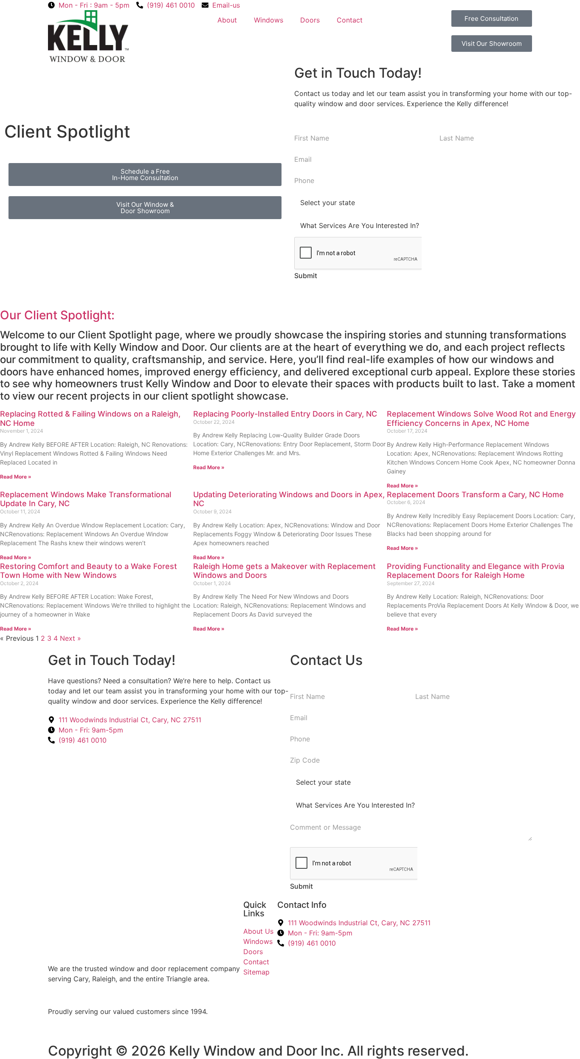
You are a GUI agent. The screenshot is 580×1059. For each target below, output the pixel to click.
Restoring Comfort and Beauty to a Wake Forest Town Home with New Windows (88, 571)
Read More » (15, 476)
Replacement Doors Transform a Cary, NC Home (475, 494)
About (227, 20)
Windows (268, 20)
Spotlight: (87, 315)
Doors (310, 20)
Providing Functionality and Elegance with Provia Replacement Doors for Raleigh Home (475, 571)
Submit (305, 275)
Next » (70, 638)
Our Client (30, 315)
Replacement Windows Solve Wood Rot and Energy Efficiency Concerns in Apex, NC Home (481, 418)
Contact (350, 20)
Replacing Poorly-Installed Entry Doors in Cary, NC (285, 413)
